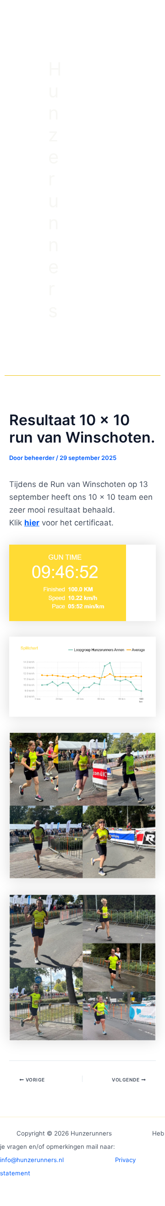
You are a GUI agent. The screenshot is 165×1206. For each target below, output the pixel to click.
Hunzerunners (55, 190)
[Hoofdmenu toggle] (115, 189)
